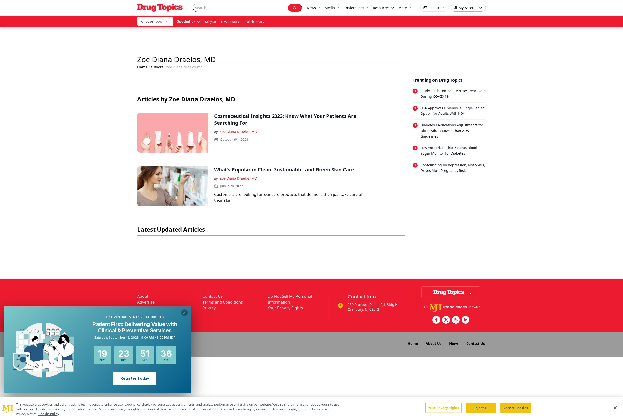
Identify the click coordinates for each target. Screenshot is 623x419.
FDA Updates (230, 22)
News (453, 343)
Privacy (209, 308)
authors (157, 67)
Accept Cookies (516, 407)
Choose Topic (152, 21)
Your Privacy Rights (285, 308)
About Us (433, 343)
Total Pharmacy (253, 22)
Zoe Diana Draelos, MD (238, 131)
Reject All (481, 407)
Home (142, 67)
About (142, 296)
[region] (311, 408)
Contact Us (212, 296)
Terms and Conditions (222, 302)
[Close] (615, 407)
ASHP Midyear (207, 22)
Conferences (354, 7)
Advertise (146, 302)
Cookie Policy (48, 414)
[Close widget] (184, 312)
